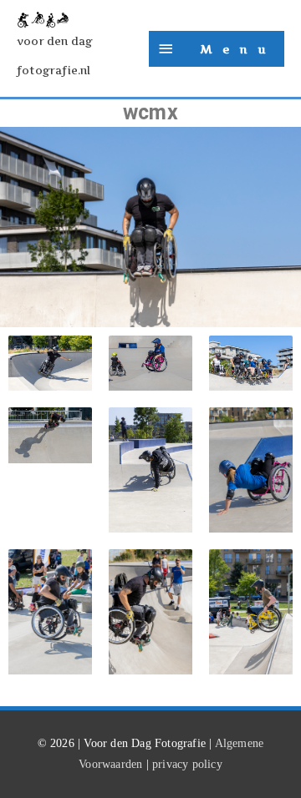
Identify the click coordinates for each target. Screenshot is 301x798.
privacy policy (187, 764)
